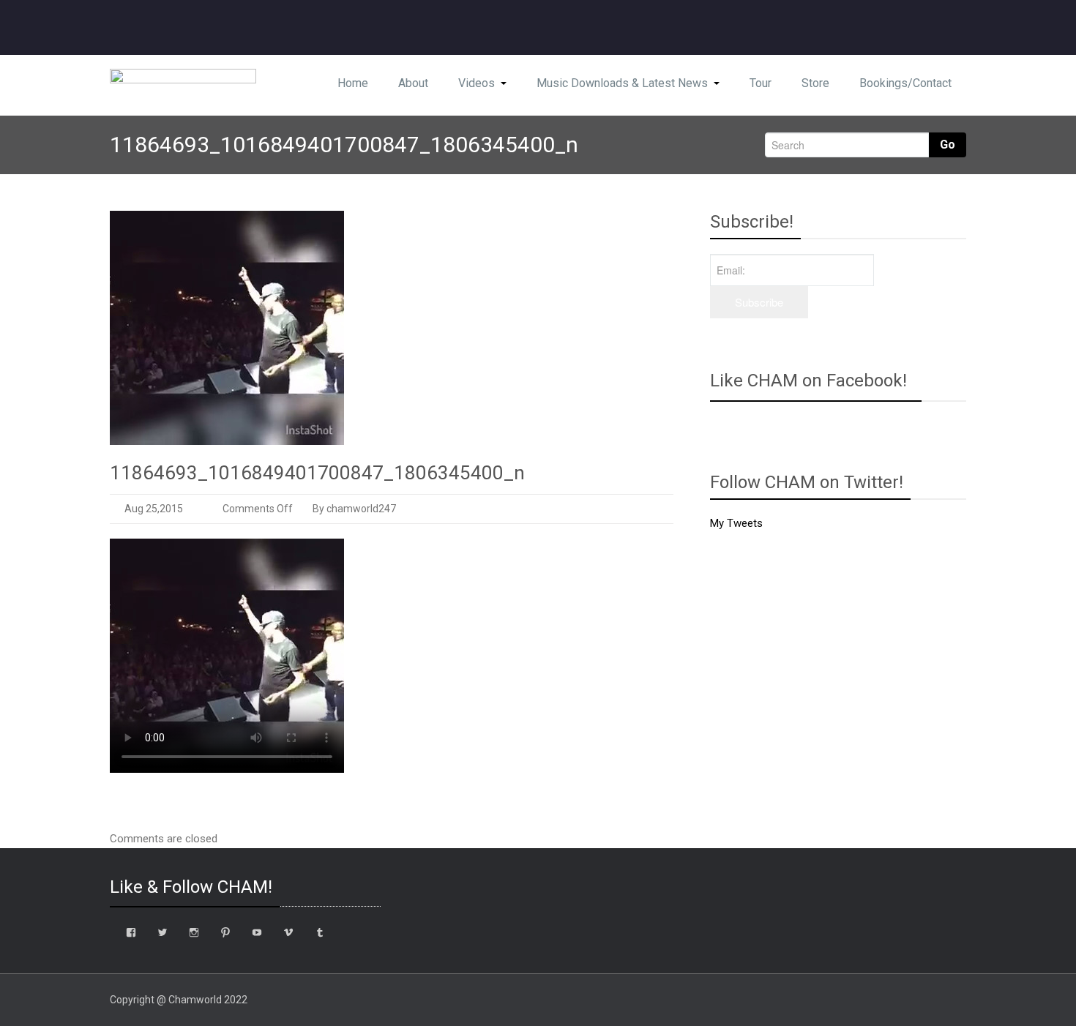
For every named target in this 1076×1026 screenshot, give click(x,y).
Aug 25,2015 (153, 508)
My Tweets (736, 523)
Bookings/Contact (905, 83)
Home (352, 83)
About (413, 83)
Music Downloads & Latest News (622, 83)
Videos (476, 83)
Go (947, 144)
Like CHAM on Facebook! (808, 380)
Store (815, 83)
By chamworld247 (353, 508)
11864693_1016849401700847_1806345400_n (317, 473)
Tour (760, 83)
